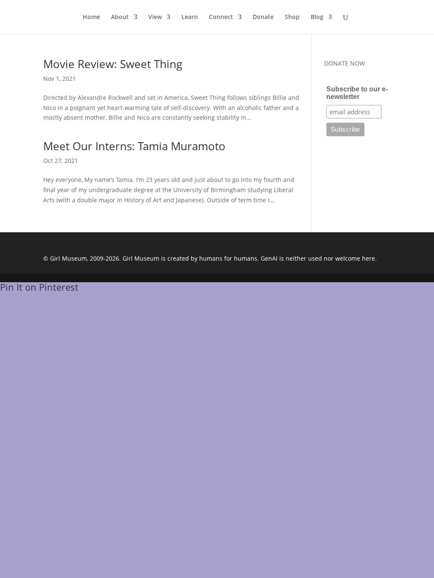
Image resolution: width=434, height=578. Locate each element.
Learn (189, 17)
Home (91, 17)
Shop (292, 17)
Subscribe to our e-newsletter (357, 92)
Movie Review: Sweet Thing (112, 64)
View (155, 17)
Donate (263, 17)
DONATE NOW (344, 63)
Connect (221, 17)
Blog (317, 17)
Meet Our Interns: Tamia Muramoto (134, 146)
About (120, 17)
